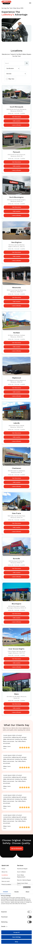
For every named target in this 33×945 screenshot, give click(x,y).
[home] (6, 3)
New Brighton (16, 242)
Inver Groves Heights (16, 649)
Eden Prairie (16, 513)
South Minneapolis (16, 107)
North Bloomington (16, 197)
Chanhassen (16, 468)
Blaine (16, 694)
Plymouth (16, 152)
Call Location (16, 121)
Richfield (16, 333)
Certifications (6, 878)
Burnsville (16, 559)
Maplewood (16, 378)
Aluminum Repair (22, 868)
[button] (30, 2)
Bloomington (16, 604)
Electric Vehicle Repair (24, 880)
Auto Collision (21, 872)
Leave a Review (16, 125)
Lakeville (16, 423)
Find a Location (6, 884)
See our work (6, 881)
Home (3, 868)
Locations (5, 875)
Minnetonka (16, 288)
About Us (4, 872)
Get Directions (16, 117)
